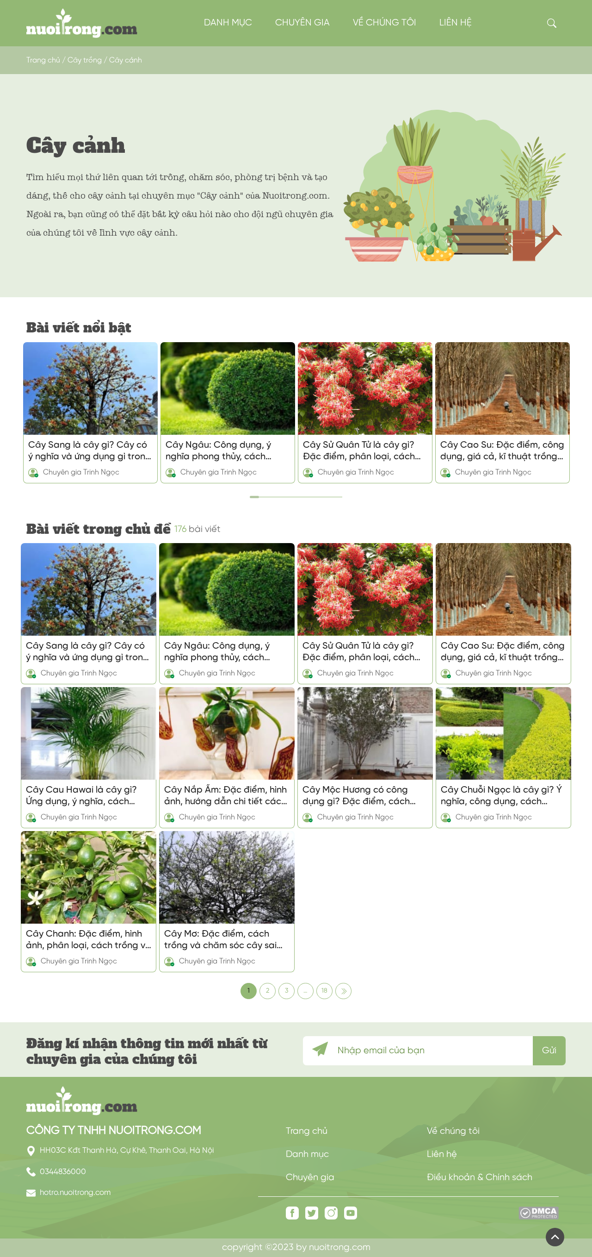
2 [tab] (261, 493)
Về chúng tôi (384, 23)
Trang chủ (43, 60)
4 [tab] (280, 493)
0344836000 (62, 1172)
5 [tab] (289, 493)
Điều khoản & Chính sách (479, 1177)
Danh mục (228, 23)
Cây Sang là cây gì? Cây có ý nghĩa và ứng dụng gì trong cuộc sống (89, 451)
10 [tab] (335, 493)
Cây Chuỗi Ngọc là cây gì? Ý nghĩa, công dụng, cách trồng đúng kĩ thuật (501, 796)
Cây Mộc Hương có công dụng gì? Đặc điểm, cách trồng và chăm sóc (356, 796)
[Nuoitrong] (81, 1101)
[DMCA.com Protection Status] (538, 1217)
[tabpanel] (90, 413)
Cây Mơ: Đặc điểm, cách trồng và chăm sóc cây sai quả (220, 940)
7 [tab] (307, 493)
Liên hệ (455, 23)
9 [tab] (326, 493)
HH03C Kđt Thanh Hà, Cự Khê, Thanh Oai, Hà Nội (126, 1150)
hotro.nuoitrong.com (74, 1192)
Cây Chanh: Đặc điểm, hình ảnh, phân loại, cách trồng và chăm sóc (88, 940)
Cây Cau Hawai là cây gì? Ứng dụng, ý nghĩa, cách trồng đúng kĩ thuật (81, 796)
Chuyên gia (302, 23)
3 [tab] (270, 493)
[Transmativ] (81, 23)
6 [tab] (298, 493)
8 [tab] (316, 493)
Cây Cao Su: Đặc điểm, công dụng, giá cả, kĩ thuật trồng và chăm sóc (502, 451)
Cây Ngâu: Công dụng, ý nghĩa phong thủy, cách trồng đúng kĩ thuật (218, 451)
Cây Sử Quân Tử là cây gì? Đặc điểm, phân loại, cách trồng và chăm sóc (359, 451)
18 (324, 991)
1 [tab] (252, 493)
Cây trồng (85, 60)
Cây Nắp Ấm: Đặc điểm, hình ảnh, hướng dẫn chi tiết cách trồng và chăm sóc (225, 796)
